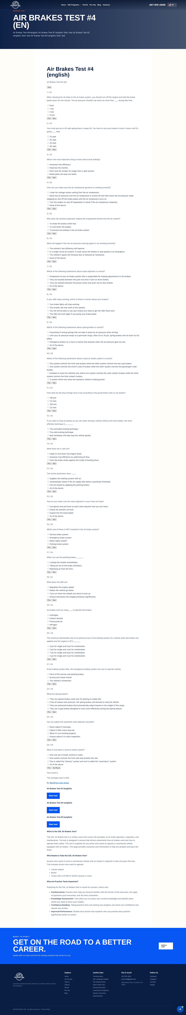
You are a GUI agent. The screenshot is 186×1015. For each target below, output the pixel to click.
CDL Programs (73, 5)
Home (63, 5)
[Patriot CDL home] (15, 5)
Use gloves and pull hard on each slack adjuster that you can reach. (79, 506)
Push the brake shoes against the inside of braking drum (74, 460)
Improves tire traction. (59, 168)
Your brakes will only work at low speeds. (67, 307)
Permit (85, 5)
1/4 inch (53, 401)
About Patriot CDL (99, 985)
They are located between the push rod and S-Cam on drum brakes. (79, 280)
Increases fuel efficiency (60, 164)
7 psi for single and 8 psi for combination (67, 653)
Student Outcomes (99, 993)
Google (152, 985)
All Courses (68, 979)
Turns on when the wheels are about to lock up (70, 593)
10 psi (52, 115)
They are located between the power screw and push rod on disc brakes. (81, 283)
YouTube (153, 982)
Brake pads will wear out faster (63, 174)
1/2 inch (53, 407)
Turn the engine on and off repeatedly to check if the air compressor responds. (84, 202)
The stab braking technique (61, 432)
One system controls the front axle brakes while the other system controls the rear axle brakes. (91, 363)
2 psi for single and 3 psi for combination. (67, 649)
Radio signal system (58, 541)
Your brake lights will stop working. (65, 304)
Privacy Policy (45, 1009)
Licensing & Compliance (101, 990)
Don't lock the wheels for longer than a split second (72, 171)
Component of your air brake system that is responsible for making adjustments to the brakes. (90, 276)
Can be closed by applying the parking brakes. (70, 485)
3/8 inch (53, 404)
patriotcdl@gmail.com (128, 979)
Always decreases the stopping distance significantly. (73, 597)
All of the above (56, 286)
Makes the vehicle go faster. (62, 590)
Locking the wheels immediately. (64, 562)
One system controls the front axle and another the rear (74, 758)
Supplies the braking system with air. (65, 478)
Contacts (106, 5)
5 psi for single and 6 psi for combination (67, 646)
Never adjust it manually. (60, 727)
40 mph (53, 146)
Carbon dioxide (56, 618)
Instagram (153, 979)
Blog (99, 5)
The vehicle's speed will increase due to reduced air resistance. (77, 255)
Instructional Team (99, 987)
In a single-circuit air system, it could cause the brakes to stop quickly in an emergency (87, 252)
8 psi (52, 105)
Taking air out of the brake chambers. (66, 566)
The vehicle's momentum (60, 681)
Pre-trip (93, 5)
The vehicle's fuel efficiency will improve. (67, 248)
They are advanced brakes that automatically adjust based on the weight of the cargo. (87, 705)
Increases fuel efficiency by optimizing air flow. (70, 457)
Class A (67, 982)
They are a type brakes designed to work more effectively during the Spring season (86, 709)
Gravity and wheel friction (61, 677)
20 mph (53, 140)
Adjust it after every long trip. (62, 730)
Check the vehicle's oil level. (62, 510)
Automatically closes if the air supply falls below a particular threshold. (80, 482)
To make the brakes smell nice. (63, 224)
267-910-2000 (157, 5)
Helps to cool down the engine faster (66, 454)
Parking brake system (59, 544)
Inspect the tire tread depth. (62, 513)
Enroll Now (164, 946)
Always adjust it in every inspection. (65, 736)
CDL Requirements (99, 982)
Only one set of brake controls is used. (66, 755)
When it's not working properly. (63, 733)
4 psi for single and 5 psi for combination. (67, 656)
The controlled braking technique (64, 429)
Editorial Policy (98, 996)
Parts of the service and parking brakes (67, 674)
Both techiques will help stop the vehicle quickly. (70, 435)
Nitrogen (53, 625)
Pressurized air (56, 621)
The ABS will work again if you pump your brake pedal (73, 314)
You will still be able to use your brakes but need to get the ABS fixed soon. (82, 311)
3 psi (52, 112)
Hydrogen (54, 615)
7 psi (52, 109)
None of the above (58, 205)
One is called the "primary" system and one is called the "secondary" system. (83, 761)
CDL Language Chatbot (100, 979)
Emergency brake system (60, 538)
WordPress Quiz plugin (59, 783)
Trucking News (98, 976)
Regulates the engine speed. (62, 587)
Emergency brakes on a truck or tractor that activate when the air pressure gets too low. (88, 342)
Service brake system (59, 534)
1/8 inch (53, 398)
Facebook (153, 976)
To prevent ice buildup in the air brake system (69, 230)
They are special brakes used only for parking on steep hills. (76, 699)
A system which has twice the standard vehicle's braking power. (77, 379)
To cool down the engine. (60, 227)
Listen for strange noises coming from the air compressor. (74, 192)
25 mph (53, 137)
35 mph (53, 143)
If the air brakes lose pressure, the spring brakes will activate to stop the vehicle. (84, 702)
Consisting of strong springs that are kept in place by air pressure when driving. (84, 332)
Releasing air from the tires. (61, 569)
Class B (67, 985)
